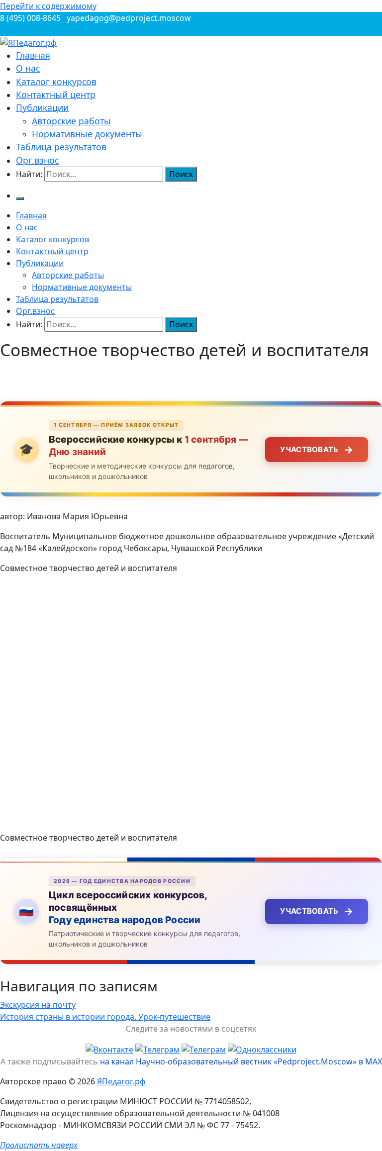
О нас (28, 68)
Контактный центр (56, 94)
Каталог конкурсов (56, 82)
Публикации (42, 107)
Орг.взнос (37, 160)
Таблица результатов (61, 147)
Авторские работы (71, 121)
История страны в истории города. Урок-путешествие (105, 1016)
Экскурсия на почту (38, 1004)
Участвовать (316, 450)
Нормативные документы (87, 134)
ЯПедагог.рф (121, 1081)
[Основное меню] (20, 198)
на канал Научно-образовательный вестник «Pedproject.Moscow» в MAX (241, 1061)
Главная (33, 55)
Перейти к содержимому (48, 5)
